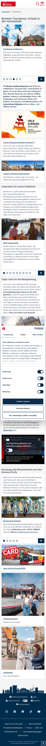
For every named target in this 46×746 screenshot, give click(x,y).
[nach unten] (43, 743)
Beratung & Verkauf (12, 521)
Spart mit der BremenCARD (14, 568)
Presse (29, 728)
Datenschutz (23, 735)
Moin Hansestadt (10, 243)
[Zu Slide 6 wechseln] (20, 79)
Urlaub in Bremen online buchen (16, 174)
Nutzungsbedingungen (32, 731)
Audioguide (8, 672)
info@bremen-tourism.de (28, 532)
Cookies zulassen (23, 401)
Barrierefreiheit (35, 724)
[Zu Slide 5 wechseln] (17, 79)
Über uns (39, 728)
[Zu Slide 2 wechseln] (7, 79)
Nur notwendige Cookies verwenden (23, 415)
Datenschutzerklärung (13, 461)
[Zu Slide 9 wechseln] (30, 273)
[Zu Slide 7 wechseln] (23, 273)
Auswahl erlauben (23, 408)
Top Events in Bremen (12, 49)
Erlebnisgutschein (10, 619)
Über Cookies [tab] (38, 335)
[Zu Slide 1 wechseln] (4, 79)
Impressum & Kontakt (13, 724)
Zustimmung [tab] (8, 335)
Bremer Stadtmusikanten (17, 86)
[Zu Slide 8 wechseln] (26, 273)
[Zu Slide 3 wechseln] (10, 79)
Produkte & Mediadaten (13, 728)
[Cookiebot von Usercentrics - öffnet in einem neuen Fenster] (34, 328)
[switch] (40, 378)
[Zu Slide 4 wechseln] (14, 79)
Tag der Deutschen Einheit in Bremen (18, 142)
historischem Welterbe (12, 104)
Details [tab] (23, 335)
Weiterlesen (8, 430)
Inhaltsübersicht (11, 731)
